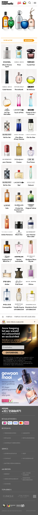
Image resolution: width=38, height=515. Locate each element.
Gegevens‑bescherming (28, 479)
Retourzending (29, 438)
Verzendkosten (10, 433)
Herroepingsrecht (11, 479)
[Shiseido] (23, 496)
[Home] (2, 316)
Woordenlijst (28, 458)
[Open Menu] (8, 3)
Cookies (7, 484)
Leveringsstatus (10, 453)
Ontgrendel (12, 352)
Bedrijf (6, 474)
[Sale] (19, 3)
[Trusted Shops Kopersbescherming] (4, 505)
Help (24, 453)
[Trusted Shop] (24, 3)
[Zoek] (29, 3)
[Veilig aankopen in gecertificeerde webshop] (20, 505)
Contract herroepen (12, 443)
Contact (7, 458)
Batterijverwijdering (12, 463)
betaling (7, 438)
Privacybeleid (9, 359)
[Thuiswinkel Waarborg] (11, 505)
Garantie (26, 433)
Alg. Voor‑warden (27, 474)
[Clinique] (8, 496)
